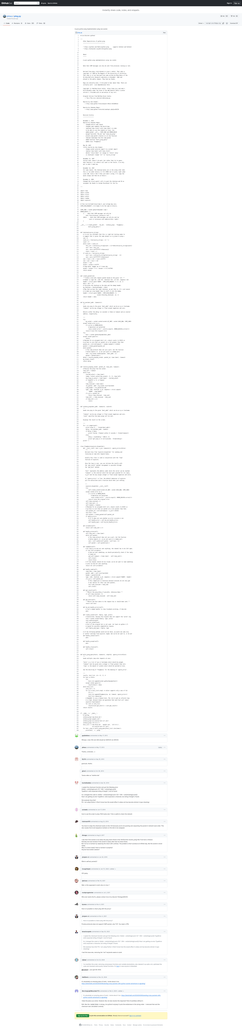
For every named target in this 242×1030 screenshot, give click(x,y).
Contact (129, 1025)
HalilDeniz (85, 977)
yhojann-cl (85, 857)
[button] (223, 23)
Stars (30, 23)
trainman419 (86, 821)
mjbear (84, 960)
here (117, 966)
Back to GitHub (52, 3)
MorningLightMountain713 (90, 991)
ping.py (17, 16)
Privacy (101, 1025)
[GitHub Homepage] (80, 1025)
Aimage (84, 835)
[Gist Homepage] (7, 3)
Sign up (237, 3)
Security (106, 1025)
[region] (121, 383)
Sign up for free (83, 1015)
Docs (124, 1025)
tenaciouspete (86, 931)
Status (112, 1025)
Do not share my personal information (153, 1025)
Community (118, 1025)
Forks (42, 23)
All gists (43, 3)
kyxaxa (84, 904)
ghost (84, 771)
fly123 (84, 759)
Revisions (18, 23)
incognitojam (86, 869)
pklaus (10, 16)
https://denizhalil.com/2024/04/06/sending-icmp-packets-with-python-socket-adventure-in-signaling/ (113, 983)
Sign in (229, 3)
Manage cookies (137, 1025)
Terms (95, 1025)
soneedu (85, 809)
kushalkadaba (86, 783)
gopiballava (86, 735)
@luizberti (85, 969)
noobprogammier (87, 892)
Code (7, 23)
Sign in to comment (135, 1015)
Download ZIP (234, 23)
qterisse (84, 880)
